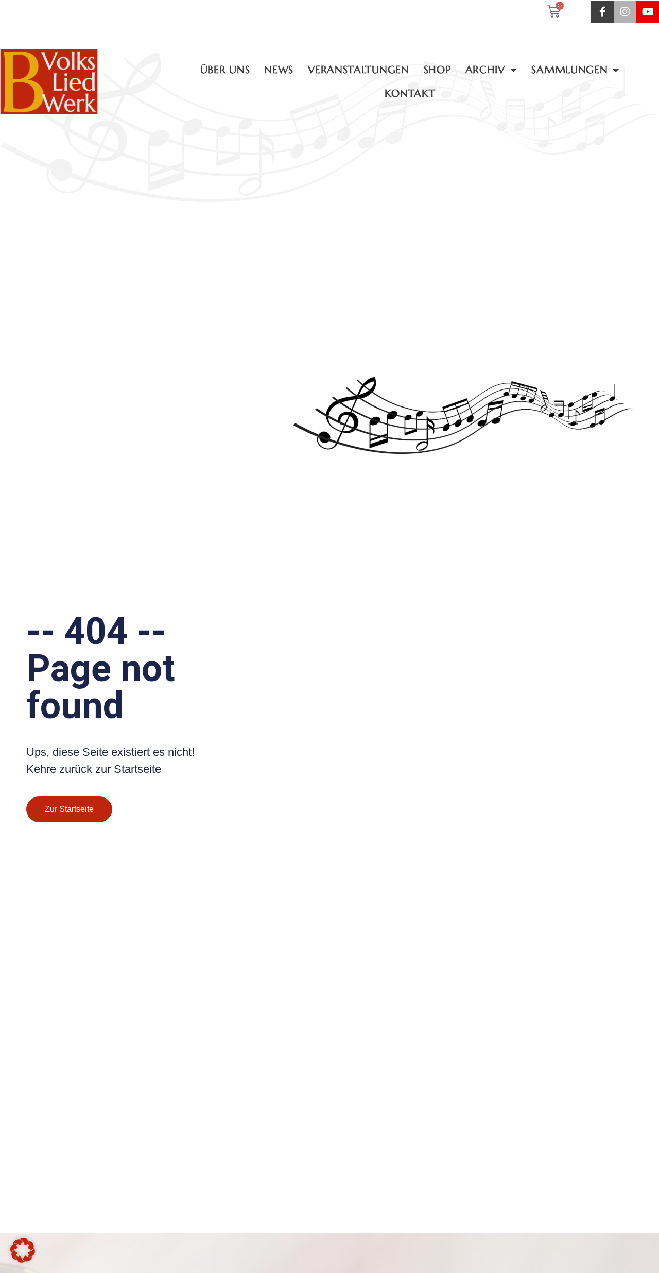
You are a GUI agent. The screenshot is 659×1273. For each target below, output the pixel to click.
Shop (437, 69)
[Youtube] (647, 12)
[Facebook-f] (602, 12)
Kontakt (410, 93)
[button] (22, 1250)
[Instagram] (625, 12)
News (278, 69)
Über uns (225, 69)
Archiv (485, 69)
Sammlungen (569, 69)
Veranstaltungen (358, 69)
